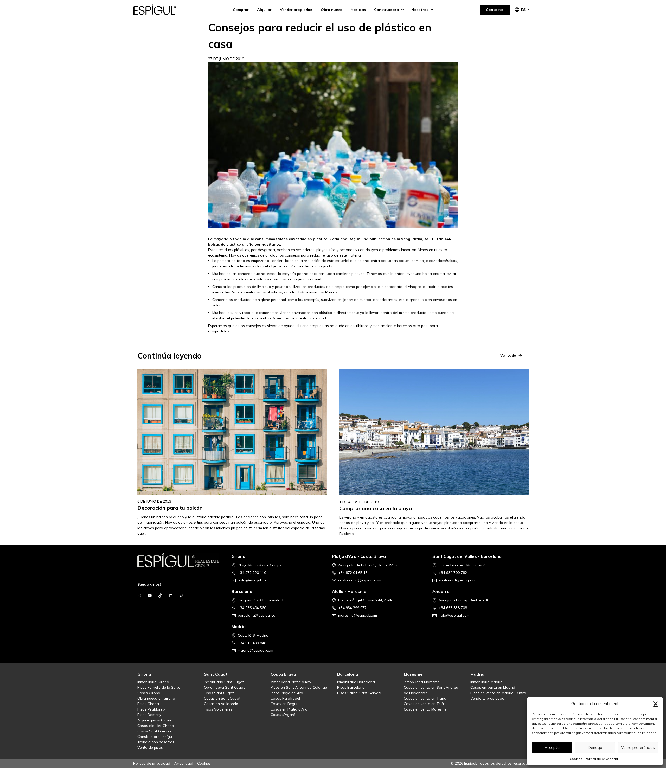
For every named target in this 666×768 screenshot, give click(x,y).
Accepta (552, 747)
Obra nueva (331, 9)
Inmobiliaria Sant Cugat (224, 682)
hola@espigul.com (253, 580)
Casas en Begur (284, 703)
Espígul (159, 9)
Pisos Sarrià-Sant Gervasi (359, 692)
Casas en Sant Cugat (222, 698)
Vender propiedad (296, 9)
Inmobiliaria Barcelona (356, 682)
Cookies (576, 759)
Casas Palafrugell (286, 698)
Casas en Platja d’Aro (289, 709)
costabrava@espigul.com (359, 580)
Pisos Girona (148, 703)
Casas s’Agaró (283, 714)
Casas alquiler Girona (155, 725)
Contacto (494, 9)
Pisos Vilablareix (151, 709)
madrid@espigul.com (255, 650)
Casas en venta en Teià (424, 703)
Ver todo (508, 355)
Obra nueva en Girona (156, 698)
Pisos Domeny (149, 714)
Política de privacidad (601, 759)
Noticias (358, 9)
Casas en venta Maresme (425, 709)
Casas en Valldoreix (221, 703)
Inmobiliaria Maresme (421, 682)
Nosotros (419, 9)
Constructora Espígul (155, 736)
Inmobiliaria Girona (153, 682)
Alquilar (264, 9)
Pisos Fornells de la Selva (159, 687)
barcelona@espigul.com (258, 615)
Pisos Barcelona (351, 687)
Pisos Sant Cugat (219, 692)
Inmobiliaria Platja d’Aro (291, 682)
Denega (595, 747)
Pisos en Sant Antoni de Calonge (299, 687)
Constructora (386, 9)
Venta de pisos (150, 747)
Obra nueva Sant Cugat (224, 687)
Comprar (241, 9)
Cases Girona (148, 692)
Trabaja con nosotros (155, 742)
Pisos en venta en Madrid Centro (498, 692)
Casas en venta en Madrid (492, 687)
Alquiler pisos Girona (154, 720)
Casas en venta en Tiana (425, 698)
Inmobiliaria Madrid (486, 682)
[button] (655, 703)
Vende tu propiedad (487, 698)
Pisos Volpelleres (218, 709)
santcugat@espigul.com (459, 580)
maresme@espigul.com (357, 615)
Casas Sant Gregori (154, 731)
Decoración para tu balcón (170, 507)
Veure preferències (638, 747)
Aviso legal (183, 763)
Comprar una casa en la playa (375, 508)
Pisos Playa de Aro (287, 692)
